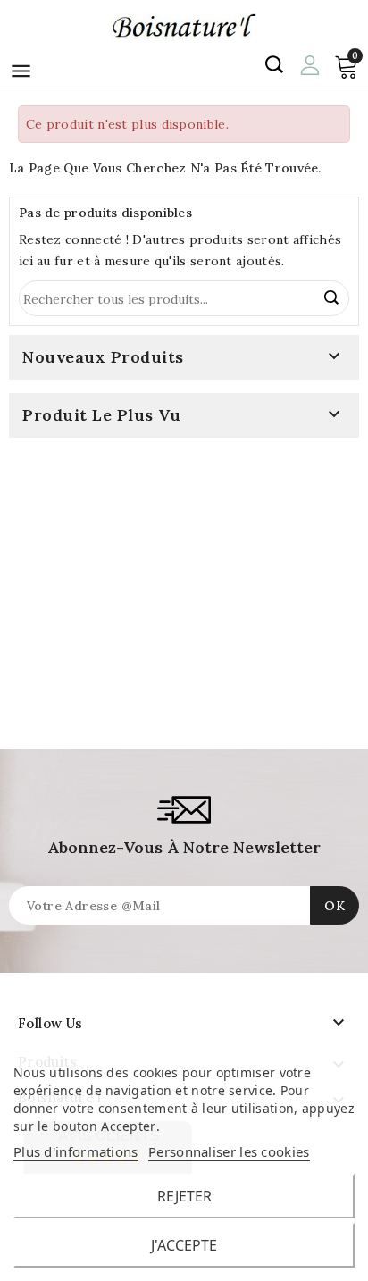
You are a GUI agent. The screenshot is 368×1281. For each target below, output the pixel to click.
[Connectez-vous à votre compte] (309, 63)
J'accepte (184, 1245)
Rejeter (184, 1196)
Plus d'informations (75, 1151)
